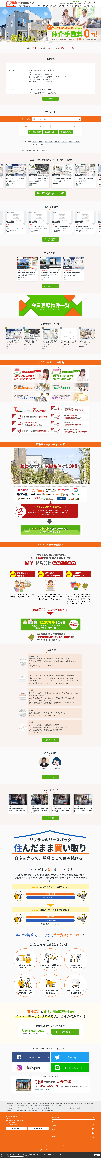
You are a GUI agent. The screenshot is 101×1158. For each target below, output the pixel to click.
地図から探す (67, 132)
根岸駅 (70, 141)
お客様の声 (78, 6)
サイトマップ (60, 1145)
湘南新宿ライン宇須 (51, 1108)
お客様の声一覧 (50, 740)
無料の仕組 (53, 6)
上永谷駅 (57, 141)
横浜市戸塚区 (48, 1103)
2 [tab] (51, 42)
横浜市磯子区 (63, 1103)
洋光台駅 (35, 144)
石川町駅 (41, 141)
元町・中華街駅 (48, 141)
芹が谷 (59, 1105)
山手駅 (34, 141)
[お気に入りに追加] (24, 176)
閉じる (96, 1155)
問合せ (93, 6)
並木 (27, 1105)
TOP (39, 6)
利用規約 (41, 1145)
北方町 (52, 1105)
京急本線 (37, 1108)
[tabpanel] (50, 24)
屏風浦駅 (77, 141)
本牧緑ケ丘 (41, 1105)
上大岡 (41, 1110)
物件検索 (45, 6)
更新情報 (50, 98)
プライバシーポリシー (50, 1145)
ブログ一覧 (50, 818)
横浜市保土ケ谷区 (81, 1103)
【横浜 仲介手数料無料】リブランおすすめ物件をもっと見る (50, 193)
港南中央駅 (64, 141)
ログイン (89, 3)
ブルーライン (30, 1108)
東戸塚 (29, 1110)
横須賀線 (43, 1108)
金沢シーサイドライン (62, 1108)
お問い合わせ (65, 1032)
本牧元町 (47, 1105)
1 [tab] (49, 42)
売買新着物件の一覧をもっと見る (50, 239)
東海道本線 (78, 1108)
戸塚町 (36, 1105)
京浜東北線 (19, 1108)
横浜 (37, 1110)
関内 (49, 1110)
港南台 (33, 1110)
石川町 (24, 1110)
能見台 (45, 1110)
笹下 (56, 1105)
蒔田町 (31, 1105)
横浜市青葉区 (90, 1103)
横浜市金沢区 (26, 1103)
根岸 (52, 1110)
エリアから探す (36, 132)
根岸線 (25, 1108)
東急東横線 (72, 1108)
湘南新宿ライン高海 (87, 1108)
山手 (18, 1110)
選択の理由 (62, 6)
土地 (58, 126)
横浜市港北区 (56, 1103)
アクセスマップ (56, 1133)
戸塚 (21, 1110)
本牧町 (18, 1105)
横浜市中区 (35, 150)
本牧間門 (23, 1105)
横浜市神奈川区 (72, 1103)
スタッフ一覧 (50, 777)
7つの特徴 (70, 6)
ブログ (53, 1129)
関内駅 (41, 144)
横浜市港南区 (44, 150)
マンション (42, 126)
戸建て (27, 126)
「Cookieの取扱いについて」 (16, 1156)
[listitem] (15, 176)
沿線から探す (51, 132)
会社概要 (86, 6)
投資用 (74, 126)
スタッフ (54, 1121)
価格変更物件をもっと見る (50, 286)
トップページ (55, 1117)
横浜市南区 (41, 1103)
